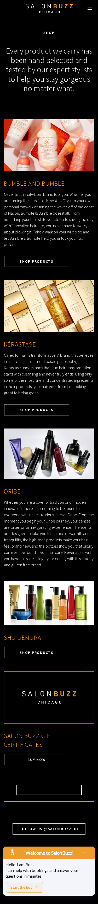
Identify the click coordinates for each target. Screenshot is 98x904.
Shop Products (37, 261)
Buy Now (36, 759)
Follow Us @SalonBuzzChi (49, 828)
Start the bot (21, 887)
